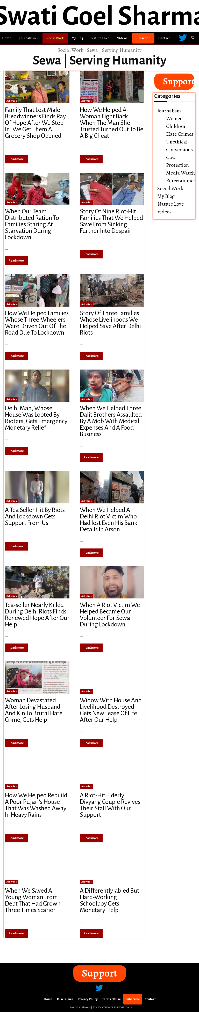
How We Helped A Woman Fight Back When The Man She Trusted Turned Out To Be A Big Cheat (111, 122)
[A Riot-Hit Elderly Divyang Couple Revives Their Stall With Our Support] (112, 773)
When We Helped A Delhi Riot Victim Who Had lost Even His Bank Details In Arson (108, 520)
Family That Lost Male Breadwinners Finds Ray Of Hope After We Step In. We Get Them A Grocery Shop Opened (35, 122)
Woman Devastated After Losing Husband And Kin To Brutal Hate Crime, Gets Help (33, 710)
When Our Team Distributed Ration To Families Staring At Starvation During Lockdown (32, 224)
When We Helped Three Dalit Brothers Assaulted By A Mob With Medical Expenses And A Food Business (111, 421)
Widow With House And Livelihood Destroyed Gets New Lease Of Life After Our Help (111, 710)
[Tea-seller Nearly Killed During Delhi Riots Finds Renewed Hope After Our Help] (37, 582)
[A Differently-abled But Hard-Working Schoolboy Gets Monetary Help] (112, 868)
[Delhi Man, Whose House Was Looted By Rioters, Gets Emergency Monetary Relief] (37, 386)
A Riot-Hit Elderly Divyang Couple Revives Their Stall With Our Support (110, 805)
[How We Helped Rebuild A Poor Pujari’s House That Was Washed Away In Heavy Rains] (37, 773)
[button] (193, 37)
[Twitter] (183, 38)
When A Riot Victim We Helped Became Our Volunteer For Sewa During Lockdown (110, 615)
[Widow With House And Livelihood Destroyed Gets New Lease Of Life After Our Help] (112, 677)
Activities (11, 101)
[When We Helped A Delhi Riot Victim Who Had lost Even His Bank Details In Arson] (112, 487)
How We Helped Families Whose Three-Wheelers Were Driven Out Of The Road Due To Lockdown (37, 323)
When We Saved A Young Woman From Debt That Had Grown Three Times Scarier (33, 900)
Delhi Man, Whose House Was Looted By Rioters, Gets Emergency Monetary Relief (36, 418)
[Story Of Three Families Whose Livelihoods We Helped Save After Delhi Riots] (112, 290)
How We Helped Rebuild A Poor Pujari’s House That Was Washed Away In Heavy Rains (36, 805)
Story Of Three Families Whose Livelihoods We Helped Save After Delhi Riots (110, 323)
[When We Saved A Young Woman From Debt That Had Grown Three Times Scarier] (37, 868)
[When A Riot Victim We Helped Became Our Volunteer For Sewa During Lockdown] (112, 582)
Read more (16, 159)
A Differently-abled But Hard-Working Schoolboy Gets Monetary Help (109, 900)
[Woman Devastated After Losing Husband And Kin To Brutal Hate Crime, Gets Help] (37, 677)
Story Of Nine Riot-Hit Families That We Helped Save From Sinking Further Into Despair (111, 221)
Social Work (70, 50)
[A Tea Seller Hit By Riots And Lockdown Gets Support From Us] (37, 487)
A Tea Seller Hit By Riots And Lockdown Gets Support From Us (35, 516)
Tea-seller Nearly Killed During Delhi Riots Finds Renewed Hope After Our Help (37, 615)
